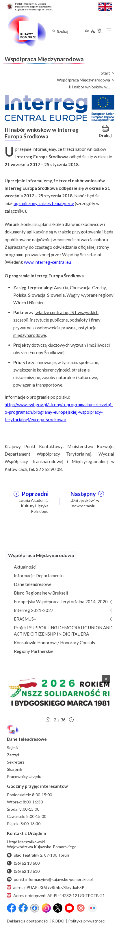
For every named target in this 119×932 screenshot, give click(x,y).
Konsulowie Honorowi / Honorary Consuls (54, 642)
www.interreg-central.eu (47, 262)
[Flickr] (92, 908)
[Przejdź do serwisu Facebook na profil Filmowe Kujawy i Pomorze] (34, 908)
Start (105, 73)
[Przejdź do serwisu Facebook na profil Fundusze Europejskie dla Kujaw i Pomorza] (23, 908)
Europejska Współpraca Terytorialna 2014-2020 (61, 601)
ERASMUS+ (25, 618)
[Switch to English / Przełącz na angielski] (105, 6)
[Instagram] (46, 908)
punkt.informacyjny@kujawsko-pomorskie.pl (53, 879)
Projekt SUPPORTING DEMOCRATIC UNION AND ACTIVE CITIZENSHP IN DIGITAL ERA (63, 630)
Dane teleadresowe (32, 584)
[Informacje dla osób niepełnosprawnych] (96, 31)
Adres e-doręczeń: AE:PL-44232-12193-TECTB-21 (59, 895)
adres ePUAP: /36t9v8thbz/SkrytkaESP (48, 887)
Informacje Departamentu (39, 575)
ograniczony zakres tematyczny (44, 203)
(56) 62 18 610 (27, 871)
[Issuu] (80, 908)
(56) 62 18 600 (27, 863)
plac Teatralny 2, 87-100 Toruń (41, 855)
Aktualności (25, 566)
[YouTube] (69, 908)
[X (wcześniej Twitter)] (57, 908)
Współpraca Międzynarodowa (83, 80)
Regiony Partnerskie (33, 651)
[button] (59, 692)
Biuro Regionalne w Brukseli (41, 592)
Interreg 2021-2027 (33, 610)
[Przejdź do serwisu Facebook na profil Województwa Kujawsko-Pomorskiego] (11, 908)
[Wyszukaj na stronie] (53, 31)
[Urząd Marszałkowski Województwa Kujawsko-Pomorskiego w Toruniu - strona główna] (26, 30)
